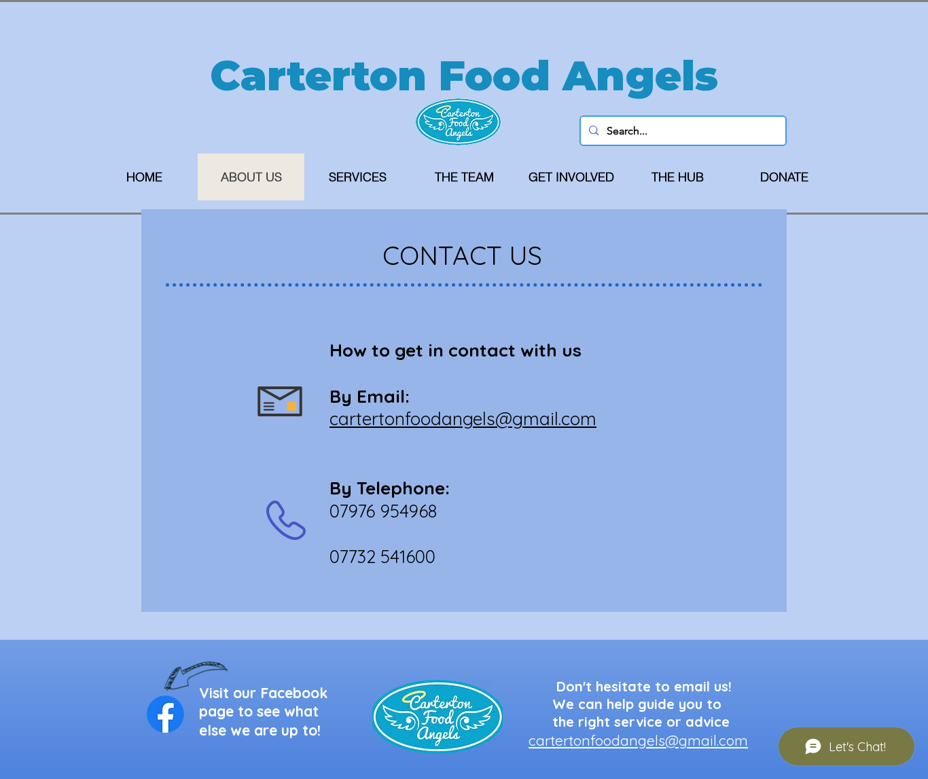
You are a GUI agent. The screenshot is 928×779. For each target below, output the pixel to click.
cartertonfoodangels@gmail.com (638, 740)
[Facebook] (165, 714)
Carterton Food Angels (464, 75)
